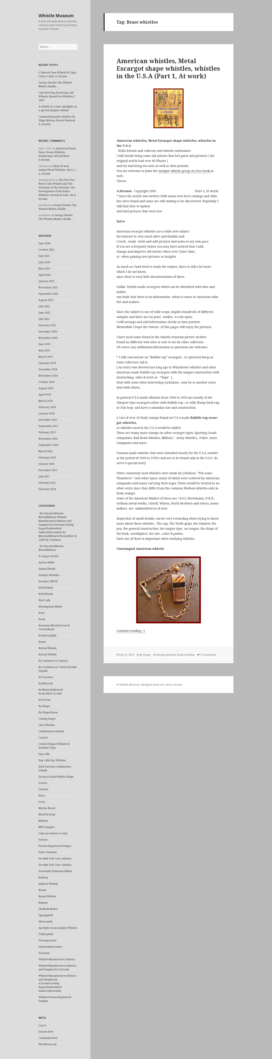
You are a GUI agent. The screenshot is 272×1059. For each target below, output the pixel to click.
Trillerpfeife (46, 934)
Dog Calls (44, 754)
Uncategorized (47, 940)
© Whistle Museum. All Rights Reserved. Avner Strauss (149, 684)
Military (43, 820)
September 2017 (48, 426)
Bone (42, 613)
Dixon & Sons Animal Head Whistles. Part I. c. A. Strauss (57, 169)
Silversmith (45, 921)
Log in (42, 1025)
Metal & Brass (47, 814)
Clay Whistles (47, 725)
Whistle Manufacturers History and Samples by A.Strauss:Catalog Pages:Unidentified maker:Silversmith (57, 983)
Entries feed (46, 1031)
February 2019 (47, 363)
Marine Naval (47, 808)
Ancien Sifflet (47, 562)
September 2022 (48, 293)
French (43, 783)
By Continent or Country (53, 660)
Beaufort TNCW (48, 581)
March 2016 (46, 451)
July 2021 (44, 319)
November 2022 (48, 287)
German (43, 789)
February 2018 (47, 407)
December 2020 (48, 331)
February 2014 (47, 489)
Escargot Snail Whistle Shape (56, 776)
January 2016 (46, 464)
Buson (42, 642)
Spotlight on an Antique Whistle (58, 928)
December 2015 (48, 470)
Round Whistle (47, 896)
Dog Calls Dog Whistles (52, 760)
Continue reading (131, 631)
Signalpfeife (46, 915)
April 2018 (45, 394)
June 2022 (44, 312)
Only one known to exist (53, 833)
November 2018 (48, 375)
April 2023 (45, 275)
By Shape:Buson (48, 712)
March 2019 (46, 356)
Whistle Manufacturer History (57, 959)
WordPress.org (48, 1044)
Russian (43, 902)
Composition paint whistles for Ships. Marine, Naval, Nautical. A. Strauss (57, 120)
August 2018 (46, 388)
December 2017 (48, 419)
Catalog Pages (47, 718)
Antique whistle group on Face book (184, 171)
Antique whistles (166, 654)
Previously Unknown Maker (55, 871)
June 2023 (44, 262)
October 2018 (47, 382)
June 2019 (44, 344)
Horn (42, 795)
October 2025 (47, 249)
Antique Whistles (49, 575)
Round (42, 890)
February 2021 (47, 325)
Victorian (44, 953)
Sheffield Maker (48, 909)
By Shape (44, 706)
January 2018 (46, 413)
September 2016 (48, 445)
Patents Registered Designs (55, 846)
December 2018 (48, 369)
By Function (46, 677)
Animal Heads (47, 568)
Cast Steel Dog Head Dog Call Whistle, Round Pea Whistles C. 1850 (57, 96)
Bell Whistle (46, 587)
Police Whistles (48, 852)
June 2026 (44, 243)
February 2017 (47, 432)
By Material (46, 683)
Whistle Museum (56, 15)
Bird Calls (44, 600)
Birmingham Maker (51, 606)
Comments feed (48, 1038)
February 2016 (47, 457)
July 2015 (44, 476)
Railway (43, 877)
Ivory (42, 802)
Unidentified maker (50, 946)
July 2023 (44, 256)
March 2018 (46, 401)
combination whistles (51, 731)
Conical (43, 737)
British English (47, 635)
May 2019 (44, 350)
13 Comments (208, 654)
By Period (44, 699)
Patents (43, 839)
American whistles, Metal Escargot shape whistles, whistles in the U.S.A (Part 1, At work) (168, 68)
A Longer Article (49, 556)
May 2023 (44, 268)
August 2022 (46, 300)
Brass (42, 619)
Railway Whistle (48, 883)
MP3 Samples (47, 827)
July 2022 (44, 306)
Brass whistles (186, 654)
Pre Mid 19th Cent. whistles (55, 858)
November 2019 (48, 338)
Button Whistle (48, 648)
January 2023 (46, 281)
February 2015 (47, 482)
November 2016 (48, 438)
